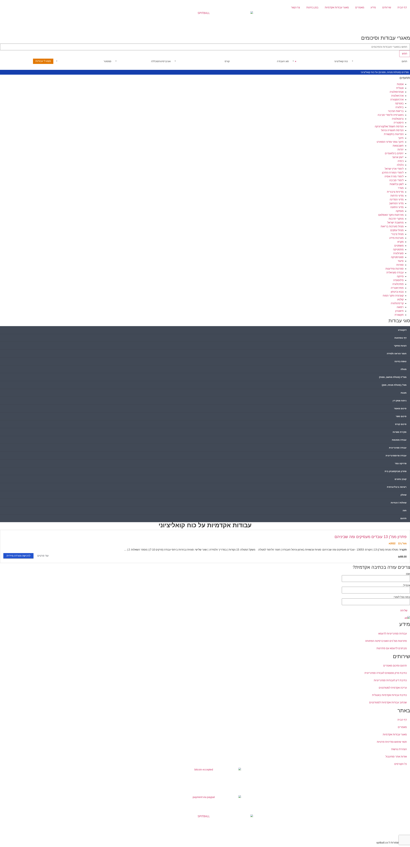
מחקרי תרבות (396, 218)
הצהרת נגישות (399, 749)
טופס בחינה (400, 361)
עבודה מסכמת (399, 440)
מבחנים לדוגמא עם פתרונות (392, 648)
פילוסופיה (398, 280)
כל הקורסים (400, 764)
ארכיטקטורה (397, 99)
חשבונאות (398, 145)
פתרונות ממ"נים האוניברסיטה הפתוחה (386, 641)
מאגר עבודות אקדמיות (337, 7)
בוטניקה (399, 103)
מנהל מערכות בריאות (392, 226)
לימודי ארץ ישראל (394, 168)
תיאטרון (399, 311)
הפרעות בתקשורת (394, 134)
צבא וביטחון (397, 291)
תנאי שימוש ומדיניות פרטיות (392, 741)
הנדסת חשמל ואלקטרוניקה (389, 126)
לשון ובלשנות (397, 184)
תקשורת (399, 314)
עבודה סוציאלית (395, 272)
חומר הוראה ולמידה (396, 353)
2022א (392, 543)
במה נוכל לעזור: (401, 597)
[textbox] (379, 61)
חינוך (401, 138)
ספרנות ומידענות (394, 268)
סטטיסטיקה (397, 257)
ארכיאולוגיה (397, 95)
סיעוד (401, 261)
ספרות (400, 264)
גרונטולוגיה (398, 118)
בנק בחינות (312, 7)
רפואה (400, 307)
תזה (404, 510)
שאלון (403, 494)
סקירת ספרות (399, 432)
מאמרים (359, 7)
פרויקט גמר (400, 463)
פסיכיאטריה (397, 288)
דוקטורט (402, 330)
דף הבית (402, 7)
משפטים (399, 245)
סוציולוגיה (398, 253)
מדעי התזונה (397, 207)
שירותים (386, 7)
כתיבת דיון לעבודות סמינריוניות (390, 680)
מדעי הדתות (397, 195)
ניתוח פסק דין (399, 400)
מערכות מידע (396, 238)
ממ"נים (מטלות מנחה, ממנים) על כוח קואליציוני (385, 72)
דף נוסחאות (400, 338)
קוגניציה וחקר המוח (393, 295)
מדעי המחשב (396, 203)
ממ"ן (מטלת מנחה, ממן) (394, 385)
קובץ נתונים (400, 479)
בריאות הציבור (396, 111)
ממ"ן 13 (402, 543)
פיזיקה (400, 276)
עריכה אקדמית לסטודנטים (393, 687)
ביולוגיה (399, 107)
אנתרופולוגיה (397, 91)
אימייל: (406, 585)
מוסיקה (400, 211)
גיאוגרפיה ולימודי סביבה (391, 115)
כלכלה (400, 165)
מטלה (403, 369)
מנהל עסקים (397, 230)
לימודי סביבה (396, 180)
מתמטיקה (398, 249)
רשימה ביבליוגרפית (396, 487)
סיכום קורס (400, 424)
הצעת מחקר (400, 345)
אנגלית (400, 88)
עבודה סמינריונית (397, 447)
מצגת (403, 392)
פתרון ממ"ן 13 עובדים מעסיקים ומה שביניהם (371, 537)
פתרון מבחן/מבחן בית (395, 471)
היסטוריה (399, 122)
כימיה (401, 161)
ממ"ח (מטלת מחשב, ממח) (392, 377)
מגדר (401, 188)
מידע (373, 7)
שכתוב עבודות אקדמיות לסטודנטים (388, 702)
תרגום (403, 518)
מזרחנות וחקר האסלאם (391, 215)
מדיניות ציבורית (395, 191)
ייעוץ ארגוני (398, 157)
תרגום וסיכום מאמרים (395, 665)
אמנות (400, 84)
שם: (408, 574)
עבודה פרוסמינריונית (396, 455)
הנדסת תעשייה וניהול (392, 130)
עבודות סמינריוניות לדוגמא (392, 633)
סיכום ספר (401, 416)
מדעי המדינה (397, 199)
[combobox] (379, 61)
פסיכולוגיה (398, 284)
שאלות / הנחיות (398, 502)
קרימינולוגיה (397, 303)
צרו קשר (295, 7)
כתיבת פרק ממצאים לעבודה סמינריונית (386, 673)
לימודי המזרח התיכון (393, 172)
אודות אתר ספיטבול (396, 756)
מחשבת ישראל (395, 222)
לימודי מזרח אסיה (394, 176)
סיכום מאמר (400, 408)
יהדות (401, 149)
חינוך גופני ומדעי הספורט (390, 141)
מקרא (400, 241)
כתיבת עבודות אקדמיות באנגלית (389, 695)
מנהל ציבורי (397, 234)
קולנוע (400, 299)
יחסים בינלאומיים (394, 153)
